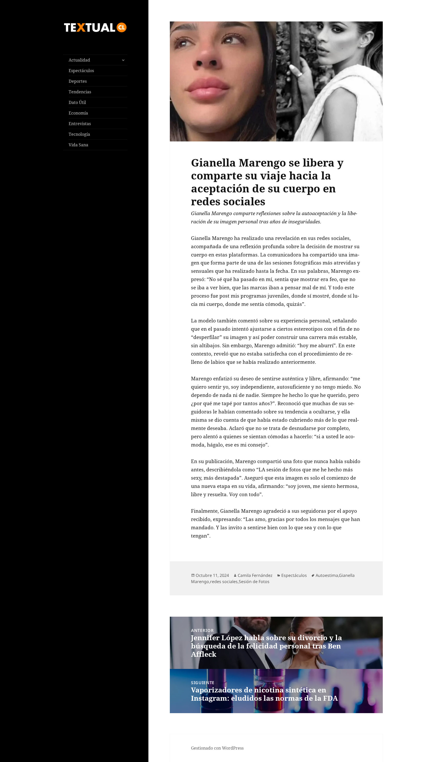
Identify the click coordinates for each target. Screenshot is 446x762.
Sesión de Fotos (254, 581)
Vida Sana (78, 145)
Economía (78, 113)
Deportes (78, 81)
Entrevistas (80, 123)
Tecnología (79, 134)
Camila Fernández (255, 575)
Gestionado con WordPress (217, 748)
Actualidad (79, 60)
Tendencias (80, 92)
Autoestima (327, 575)
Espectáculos (81, 70)
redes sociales (224, 581)
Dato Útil (77, 102)
